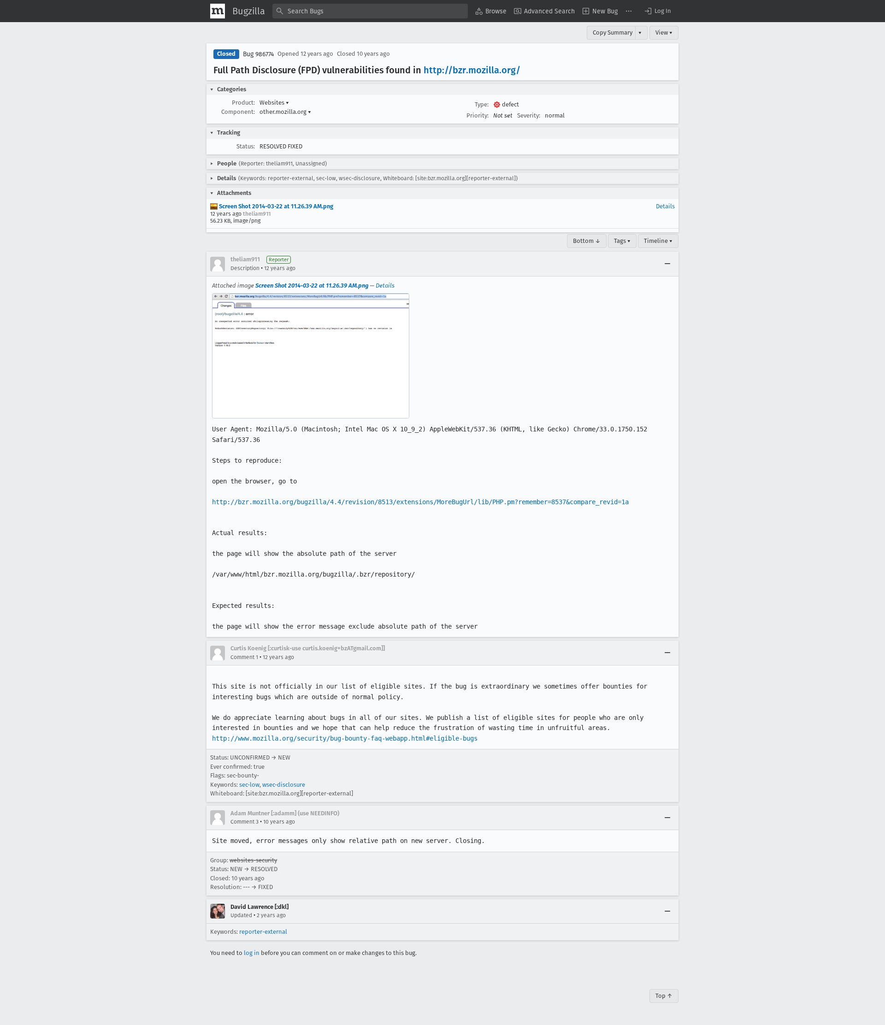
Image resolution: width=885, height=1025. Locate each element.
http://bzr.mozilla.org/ (472, 70)
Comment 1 (244, 657)
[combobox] (370, 11)
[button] (657, 11)
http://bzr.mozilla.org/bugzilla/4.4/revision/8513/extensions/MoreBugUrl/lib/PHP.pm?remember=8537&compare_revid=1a (420, 502)
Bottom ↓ (587, 240)
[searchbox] (370, 11)
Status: (245, 146)
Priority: (477, 115)
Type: (482, 104)
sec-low (249, 784)
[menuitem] (491, 11)
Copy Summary (612, 32)
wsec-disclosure (283, 784)
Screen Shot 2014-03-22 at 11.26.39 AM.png (275, 206)
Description (245, 268)
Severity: (528, 115)
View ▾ (664, 32)
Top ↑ (664, 995)
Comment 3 (244, 822)
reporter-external (263, 931)
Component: (238, 111)
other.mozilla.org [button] (285, 111)
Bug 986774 (258, 54)
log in (252, 952)
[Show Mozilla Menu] (217, 11)
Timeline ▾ (658, 240)
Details (665, 206)
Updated (241, 915)
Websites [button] (274, 102)
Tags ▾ (622, 240)
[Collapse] (667, 264)
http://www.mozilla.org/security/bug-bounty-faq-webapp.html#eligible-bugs (345, 738)
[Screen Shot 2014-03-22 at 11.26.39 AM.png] (310, 355)
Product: (243, 102)
